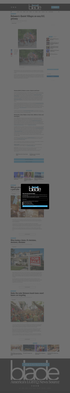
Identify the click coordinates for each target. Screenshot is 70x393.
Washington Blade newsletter (28, 202)
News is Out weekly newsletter (28, 203)
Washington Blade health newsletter (29, 204)
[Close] (48, 185)
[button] (35, 203)
